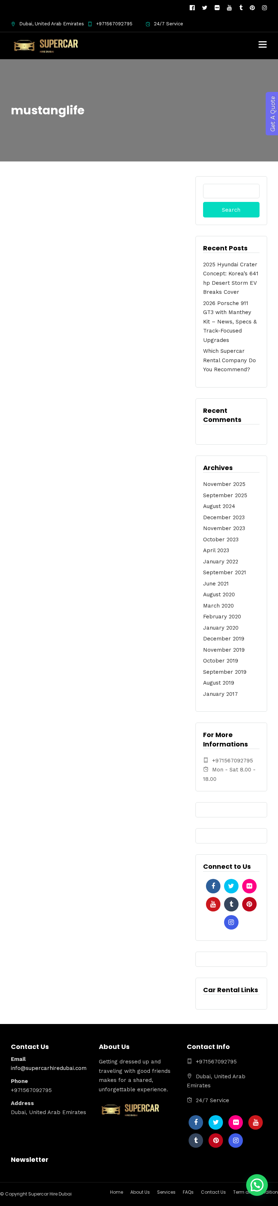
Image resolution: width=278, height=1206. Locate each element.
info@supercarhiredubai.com (49, 1068)
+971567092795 (114, 23)
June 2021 (216, 583)
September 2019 (225, 672)
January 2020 (221, 628)
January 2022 (220, 561)
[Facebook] (213, 886)
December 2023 (224, 517)
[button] (257, 1185)
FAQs (188, 1192)
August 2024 (219, 506)
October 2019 (220, 660)
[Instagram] (264, 8)
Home (116, 1192)
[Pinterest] (252, 8)
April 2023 (216, 550)
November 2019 (224, 650)
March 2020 (218, 605)
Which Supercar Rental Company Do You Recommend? (229, 360)
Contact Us (213, 1192)
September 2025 (225, 495)
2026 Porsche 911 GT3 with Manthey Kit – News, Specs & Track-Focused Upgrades (230, 321)
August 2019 (218, 683)
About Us (140, 1192)
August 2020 (219, 594)
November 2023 (224, 528)
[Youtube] (229, 8)
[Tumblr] (241, 8)
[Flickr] (217, 8)
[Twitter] (231, 886)
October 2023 (221, 539)
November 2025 (224, 484)
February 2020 (222, 616)
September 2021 (224, 572)
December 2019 (223, 638)
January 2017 (220, 694)
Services (166, 1192)
